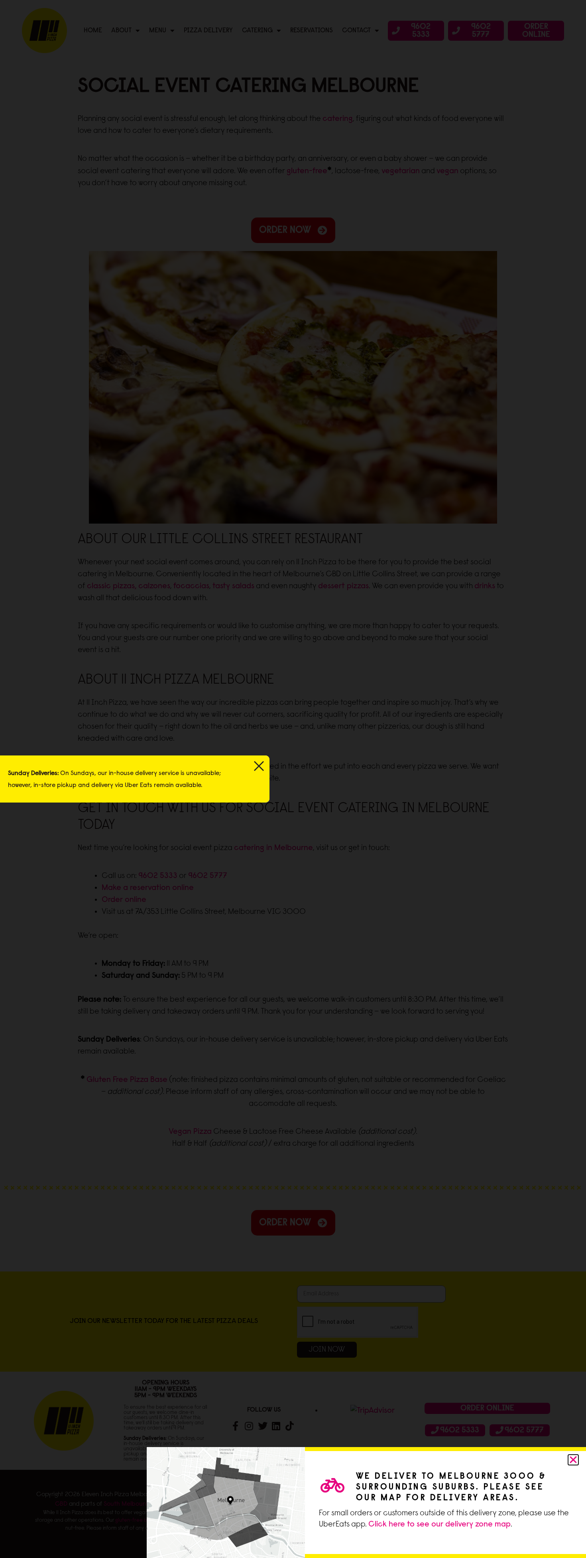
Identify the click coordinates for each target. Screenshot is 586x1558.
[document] (293, 779)
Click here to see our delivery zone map (439, 1524)
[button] (573, 1460)
